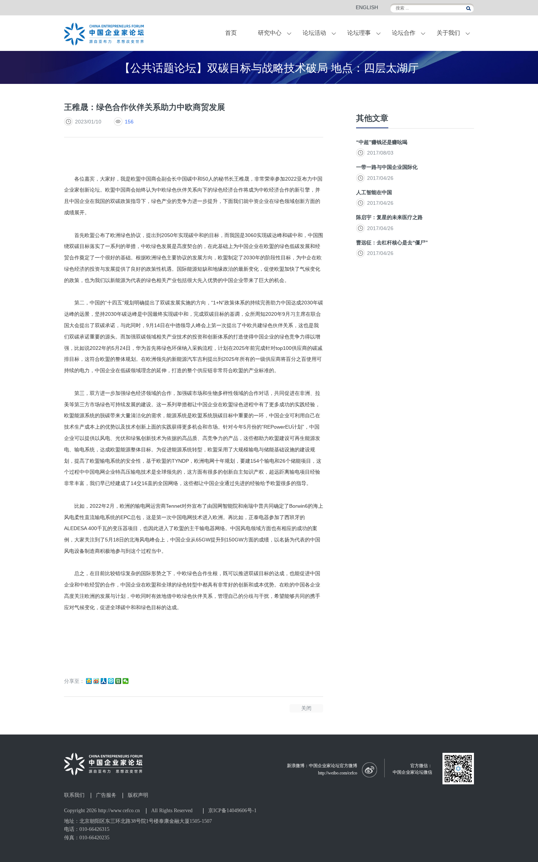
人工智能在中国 (374, 192)
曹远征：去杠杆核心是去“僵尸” (392, 242)
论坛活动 (314, 33)
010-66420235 (94, 837)
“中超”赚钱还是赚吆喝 (381, 142)
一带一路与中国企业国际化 (387, 167)
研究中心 (269, 33)
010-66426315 (94, 829)
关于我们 (448, 33)
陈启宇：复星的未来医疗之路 (389, 217)
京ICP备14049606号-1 (232, 810)
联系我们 (74, 795)
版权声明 (138, 795)
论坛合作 (403, 33)
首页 (231, 33)
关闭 (306, 708)
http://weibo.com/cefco (337, 773)
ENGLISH (367, 7)
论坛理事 (359, 33)
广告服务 (106, 795)
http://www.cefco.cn (119, 810)
